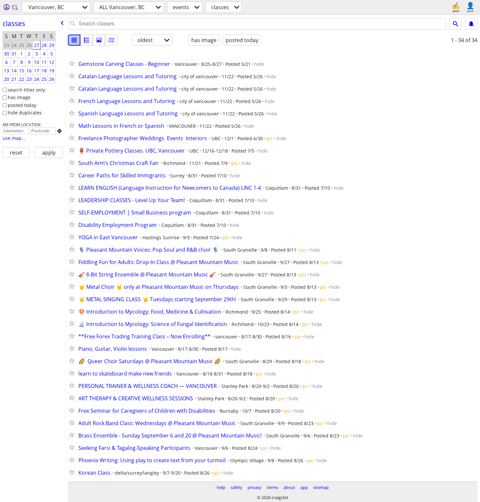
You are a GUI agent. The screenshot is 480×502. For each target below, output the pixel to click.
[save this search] (471, 24)
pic (269, 138)
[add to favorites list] (73, 63)
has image (19, 97)
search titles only (26, 90)
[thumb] (86, 40)
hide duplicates (25, 113)
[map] (111, 40)
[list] (74, 40)
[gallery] (99, 40)
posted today (22, 105)
